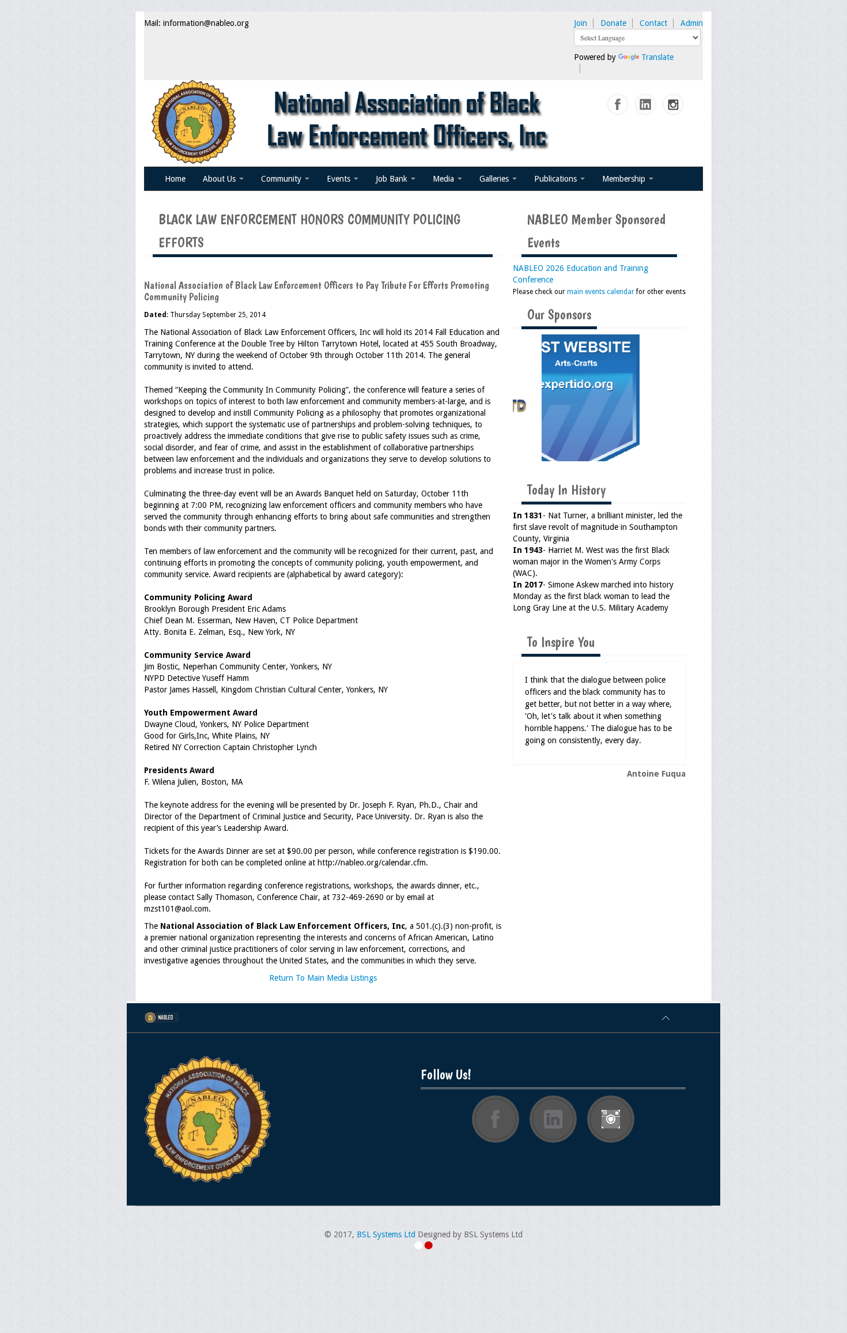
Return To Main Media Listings (323, 977)
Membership (625, 178)
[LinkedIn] (646, 105)
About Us (220, 178)
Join (580, 23)
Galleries (495, 178)
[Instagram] (673, 105)
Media (444, 178)
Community (282, 178)
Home (175, 178)
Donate (613, 23)
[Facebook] (618, 105)
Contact (653, 23)
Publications (556, 178)
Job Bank (393, 178)
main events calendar (600, 292)
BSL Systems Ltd (386, 1234)
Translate (657, 57)
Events (340, 178)
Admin (691, 23)
